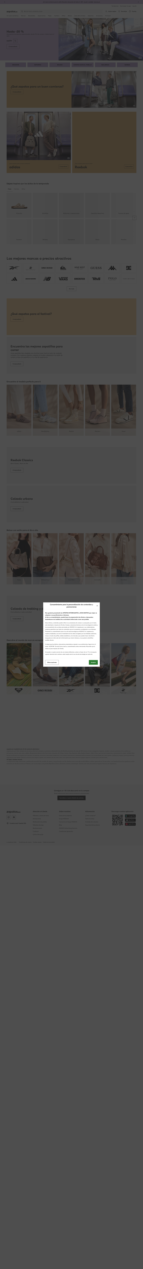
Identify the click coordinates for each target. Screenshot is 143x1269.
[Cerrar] (97, 606)
